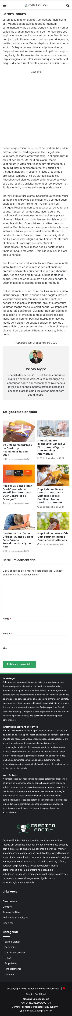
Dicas (8, 958)
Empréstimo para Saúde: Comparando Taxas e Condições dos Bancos (53, 537)
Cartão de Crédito (15, 952)
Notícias (9, 974)
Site (5, 648)
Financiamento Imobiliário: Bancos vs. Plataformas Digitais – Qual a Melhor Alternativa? (52, 447)
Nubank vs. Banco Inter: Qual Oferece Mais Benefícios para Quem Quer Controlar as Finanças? (18, 492)
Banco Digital (12, 941)
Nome (7, 618)
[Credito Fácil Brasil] (36, 5)
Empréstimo (11, 963)
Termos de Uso (11, 912)
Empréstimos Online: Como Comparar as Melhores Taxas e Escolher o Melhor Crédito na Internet (50, 495)
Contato (7, 906)
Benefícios (10, 947)
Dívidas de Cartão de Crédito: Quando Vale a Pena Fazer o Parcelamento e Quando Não (18, 540)
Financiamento (13, 968)
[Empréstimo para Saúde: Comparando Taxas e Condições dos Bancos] (53, 521)
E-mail (7, 633)
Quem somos (10, 901)
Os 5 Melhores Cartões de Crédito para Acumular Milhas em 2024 (17, 450)
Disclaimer (8, 923)
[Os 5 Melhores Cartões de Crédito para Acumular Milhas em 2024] (19, 431)
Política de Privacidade (15, 917)
